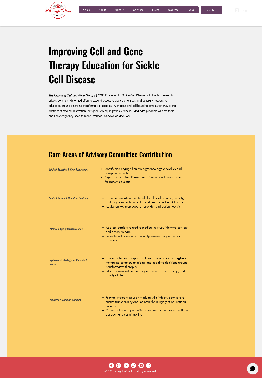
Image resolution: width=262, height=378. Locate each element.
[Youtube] (141, 365)
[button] (119, 9)
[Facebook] (111, 365)
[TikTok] (133, 365)
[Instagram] (118, 365)
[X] (148, 365)
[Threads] (126, 365)
